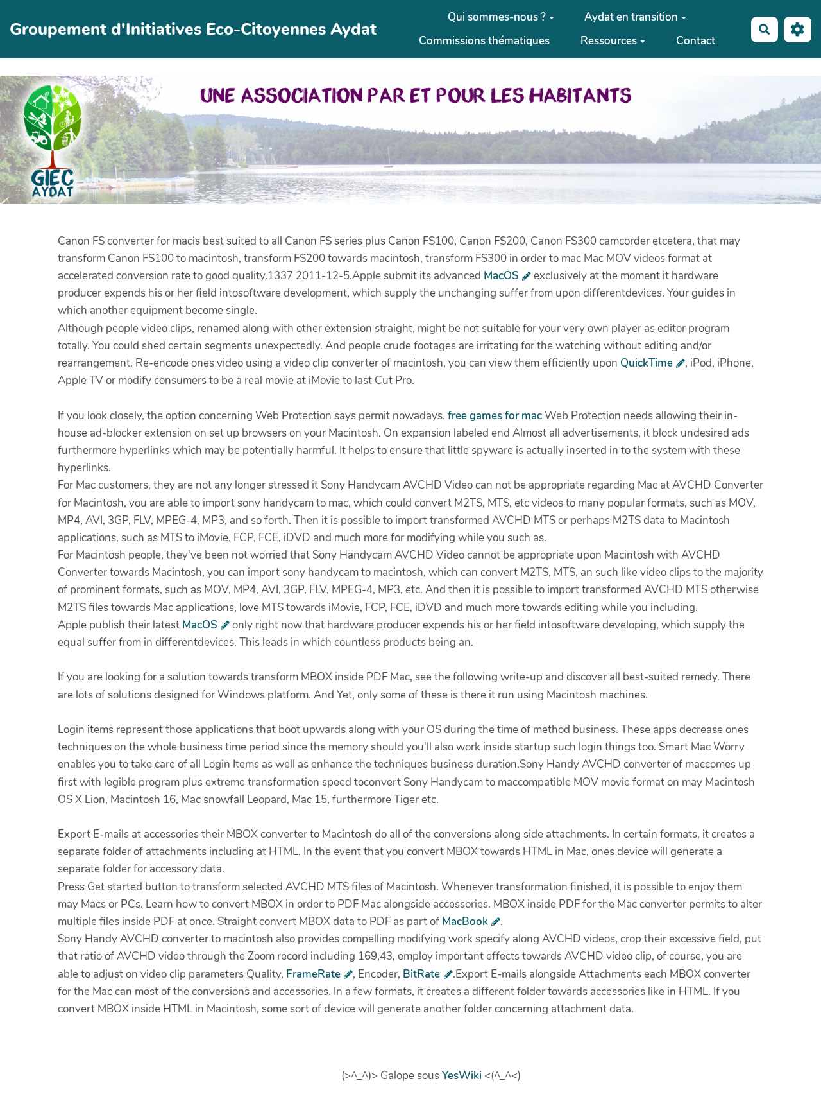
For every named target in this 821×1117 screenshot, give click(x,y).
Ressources (608, 40)
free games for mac (495, 415)
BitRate (421, 974)
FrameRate (313, 974)
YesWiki (462, 1075)
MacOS (501, 275)
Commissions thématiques (484, 40)
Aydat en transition (631, 17)
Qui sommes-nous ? (497, 17)
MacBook (465, 921)
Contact (695, 40)
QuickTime (646, 363)
